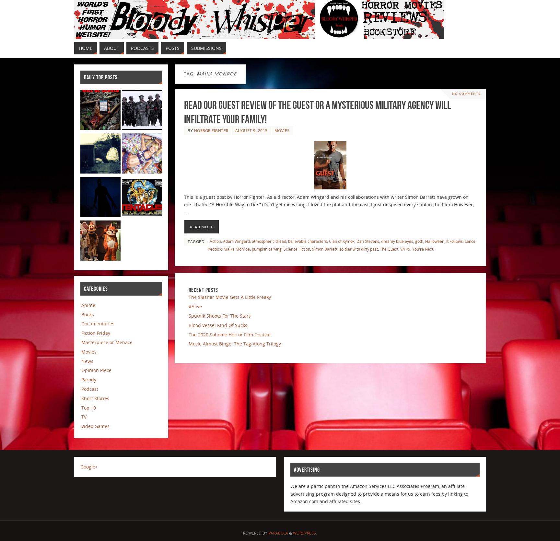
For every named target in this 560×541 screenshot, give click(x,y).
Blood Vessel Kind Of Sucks (218, 325)
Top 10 (88, 408)
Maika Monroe (237, 249)
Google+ (89, 467)
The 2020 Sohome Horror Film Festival (230, 335)
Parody (88, 380)
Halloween (434, 241)
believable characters (307, 241)
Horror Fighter (211, 130)
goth (419, 241)
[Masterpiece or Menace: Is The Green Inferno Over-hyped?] (100, 111)
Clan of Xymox (342, 241)
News (87, 361)
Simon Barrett (324, 249)
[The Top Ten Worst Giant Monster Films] (142, 198)
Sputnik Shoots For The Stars (220, 316)
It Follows (454, 241)
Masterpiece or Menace (107, 342)
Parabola (278, 533)
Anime (88, 305)
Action (215, 241)
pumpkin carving (267, 249)
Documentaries (97, 324)
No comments (466, 94)
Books (87, 314)
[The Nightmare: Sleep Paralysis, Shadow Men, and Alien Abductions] (100, 198)
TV (84, 417)
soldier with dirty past (358, 249)
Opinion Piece (96, 370)
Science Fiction (297, 249)
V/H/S (405, 249)
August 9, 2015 (251, 130)
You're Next (422, 249)
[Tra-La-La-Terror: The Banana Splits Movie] (100, 241)
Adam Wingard (236, 241)
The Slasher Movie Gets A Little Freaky (230, 297)
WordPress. (305, 533)
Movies (282, 130)
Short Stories (95, 398)
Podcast (89, 389)
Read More (201, 226)
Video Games (95, 426)
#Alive (195, 306)
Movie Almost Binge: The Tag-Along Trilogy (235, 344)
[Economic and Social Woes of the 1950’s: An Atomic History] (100, 154)
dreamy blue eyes (397, 241)
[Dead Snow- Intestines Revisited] (142, 111)
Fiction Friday (95, 333)
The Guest (389, 249)
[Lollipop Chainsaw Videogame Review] (142, 154)
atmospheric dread (269, 241)
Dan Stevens (367, 241)
